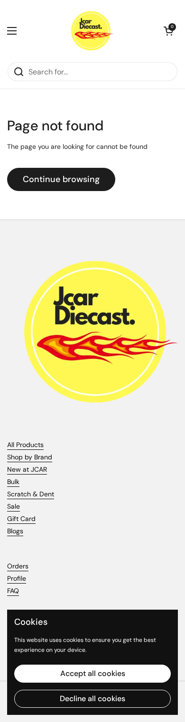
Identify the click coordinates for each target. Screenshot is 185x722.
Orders (17, 566)
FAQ (13, 590)
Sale (13, 506)
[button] (168, 30)
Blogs (15, 531)
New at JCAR (27, 469)
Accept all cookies (92, 673)
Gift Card (21, 518)
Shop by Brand (29, 457)
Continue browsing (61, 179)
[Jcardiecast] (90, 31)
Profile (16, 578)
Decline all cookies (92, 699)
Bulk (13, 481)
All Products (25, 444)
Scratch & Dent (30, 494)
